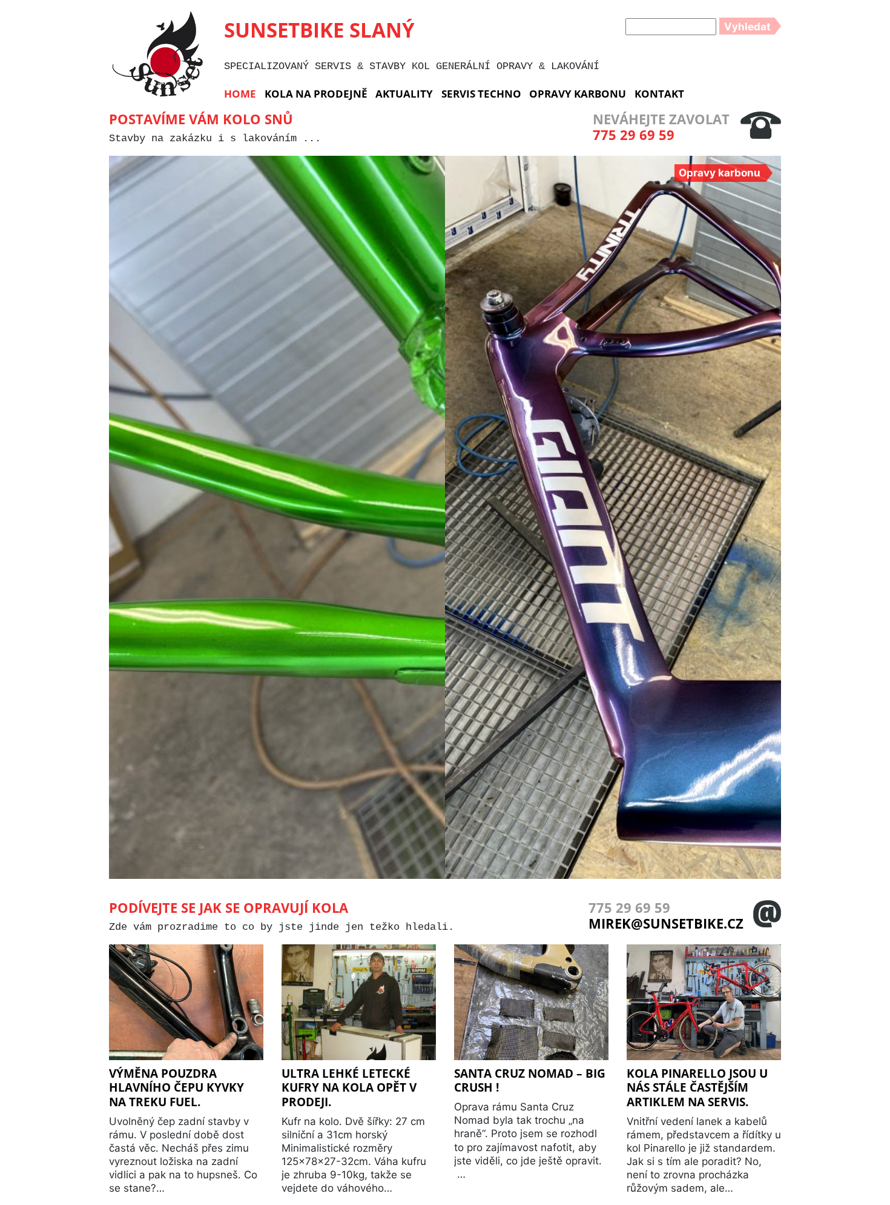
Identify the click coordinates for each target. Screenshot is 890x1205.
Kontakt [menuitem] (659, 94)
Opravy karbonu (719, 173)
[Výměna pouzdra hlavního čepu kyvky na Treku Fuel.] (186, 1004)
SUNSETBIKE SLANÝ (319, 30)
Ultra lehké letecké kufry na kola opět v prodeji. (349, 1087)
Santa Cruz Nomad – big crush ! (529, 1080)
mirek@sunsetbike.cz (665, 923)
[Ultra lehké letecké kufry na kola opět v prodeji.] (359, 1004)
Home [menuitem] (240, 94)
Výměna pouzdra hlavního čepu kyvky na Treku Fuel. (176, 1087)
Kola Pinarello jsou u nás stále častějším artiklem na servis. (697, 1087)
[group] (277, 517)
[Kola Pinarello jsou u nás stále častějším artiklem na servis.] (704, 1004)
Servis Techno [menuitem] (481, 94)
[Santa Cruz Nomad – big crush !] (531, 1004)
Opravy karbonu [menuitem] (577, 94)
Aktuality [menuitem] (404, 94)
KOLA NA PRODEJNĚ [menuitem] (316, 94)
